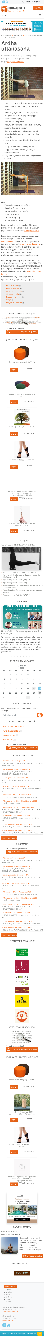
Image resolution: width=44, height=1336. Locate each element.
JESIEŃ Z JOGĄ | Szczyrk (11, 803)
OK (40, 1334)
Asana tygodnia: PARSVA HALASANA (16, 595)
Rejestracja (26, 2)
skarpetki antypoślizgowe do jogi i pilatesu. (22, 460)
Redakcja (9, 1292)
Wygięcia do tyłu (13, 294)
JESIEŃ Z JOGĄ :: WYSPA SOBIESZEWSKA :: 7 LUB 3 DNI (22, 833)
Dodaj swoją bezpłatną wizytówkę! (23, 331)
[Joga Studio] (22, 965)
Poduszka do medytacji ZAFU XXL (22, 362)
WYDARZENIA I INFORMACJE (13, 727)
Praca (8, 1295)
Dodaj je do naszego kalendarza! (24, 747)
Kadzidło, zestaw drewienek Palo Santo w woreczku (22, 524)
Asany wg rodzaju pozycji (33, 35)
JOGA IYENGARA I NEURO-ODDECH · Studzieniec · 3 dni (21, 790)
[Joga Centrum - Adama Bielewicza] (22, 979)
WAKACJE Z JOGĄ (10, 735)
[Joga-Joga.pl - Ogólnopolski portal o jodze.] (13, 9)
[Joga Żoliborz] (22, 1000)
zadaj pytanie (35, 1256)
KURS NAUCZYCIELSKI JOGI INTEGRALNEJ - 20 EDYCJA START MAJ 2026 (22, 764)
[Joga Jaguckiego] (22, 1015)
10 (36, 656)
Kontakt (8, 1302)
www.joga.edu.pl (8, 241)
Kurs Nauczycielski (12, 731)
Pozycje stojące (13, 285)
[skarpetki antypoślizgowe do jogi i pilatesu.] (22, 449)
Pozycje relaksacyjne (15, 303)
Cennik (8, 1299)
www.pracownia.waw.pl (30, 244)
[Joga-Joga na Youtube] (7, 2)
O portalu (9, 1290)
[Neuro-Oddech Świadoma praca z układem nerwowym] (22, 616)
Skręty (9, 300)
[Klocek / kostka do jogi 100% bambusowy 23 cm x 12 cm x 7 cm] (22, 1102)
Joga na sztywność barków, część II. (16, 580)
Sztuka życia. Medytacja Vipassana (22, 426)
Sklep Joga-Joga (10, 1286)
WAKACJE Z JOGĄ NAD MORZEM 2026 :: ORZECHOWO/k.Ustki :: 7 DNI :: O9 (17, 773)
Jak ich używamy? (30, 1334)
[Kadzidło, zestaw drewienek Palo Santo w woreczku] (22, 514)
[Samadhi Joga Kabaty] (22, 989)
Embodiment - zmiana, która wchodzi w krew (19, 797)
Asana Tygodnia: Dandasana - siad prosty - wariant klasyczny (22, 591)
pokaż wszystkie (9, 838)
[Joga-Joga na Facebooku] (3, 2)
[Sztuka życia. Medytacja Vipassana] (22, 417)
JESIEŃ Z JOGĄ (9, 739)
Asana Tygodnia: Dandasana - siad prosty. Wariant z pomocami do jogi (23, 586)
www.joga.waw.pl (31, 230)
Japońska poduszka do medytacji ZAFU (22, 395)
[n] (22, 26)
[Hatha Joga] (22, 951)
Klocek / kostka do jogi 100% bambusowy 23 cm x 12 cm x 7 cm (22, 1113)
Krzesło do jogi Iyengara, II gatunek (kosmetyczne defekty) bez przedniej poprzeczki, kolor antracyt (22, 494)
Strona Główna (6, 35)
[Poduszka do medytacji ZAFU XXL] (22, 352)
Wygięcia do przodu (15, 61)
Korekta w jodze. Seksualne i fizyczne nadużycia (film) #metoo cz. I (21, 576)
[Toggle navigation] (40, 15)
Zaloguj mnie (36, 2)
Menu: (4, 15)
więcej (13, 370)
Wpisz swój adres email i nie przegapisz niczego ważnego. (19, 709)
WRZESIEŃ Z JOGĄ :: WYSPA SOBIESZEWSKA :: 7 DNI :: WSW (22, 781)
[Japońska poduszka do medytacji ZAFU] (22, 385)
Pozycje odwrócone (14, 297)
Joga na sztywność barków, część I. (16, 582)
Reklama (9, 1297)
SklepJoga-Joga (38, 8)
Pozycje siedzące (13, 288)
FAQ (25, 1256)
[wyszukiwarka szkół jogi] (22, 321)
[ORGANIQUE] (22, 1273)
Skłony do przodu (10, 38)
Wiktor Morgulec (9, 1231)
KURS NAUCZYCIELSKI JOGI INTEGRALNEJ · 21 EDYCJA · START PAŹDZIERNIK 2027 (22, 810)
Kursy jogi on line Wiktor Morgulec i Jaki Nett (20, 572)
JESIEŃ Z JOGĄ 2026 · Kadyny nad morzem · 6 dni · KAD (21, 819)
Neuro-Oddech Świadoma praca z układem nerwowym (21, 632)
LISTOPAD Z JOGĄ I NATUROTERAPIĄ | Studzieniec (21, 827)
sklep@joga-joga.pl (9, 1320)
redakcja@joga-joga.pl (10, 1312)
